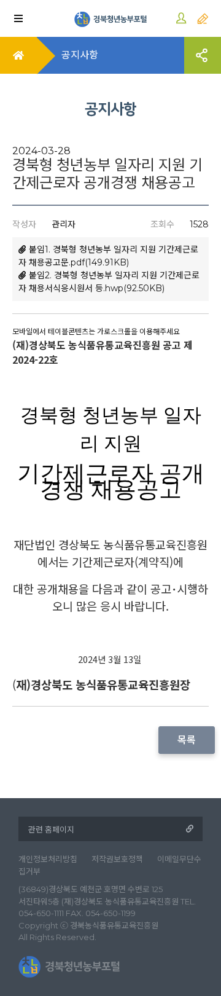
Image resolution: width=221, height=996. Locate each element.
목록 (186, 740)
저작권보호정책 (117, 859)
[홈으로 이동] (110, 18)
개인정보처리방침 (47, 859)
